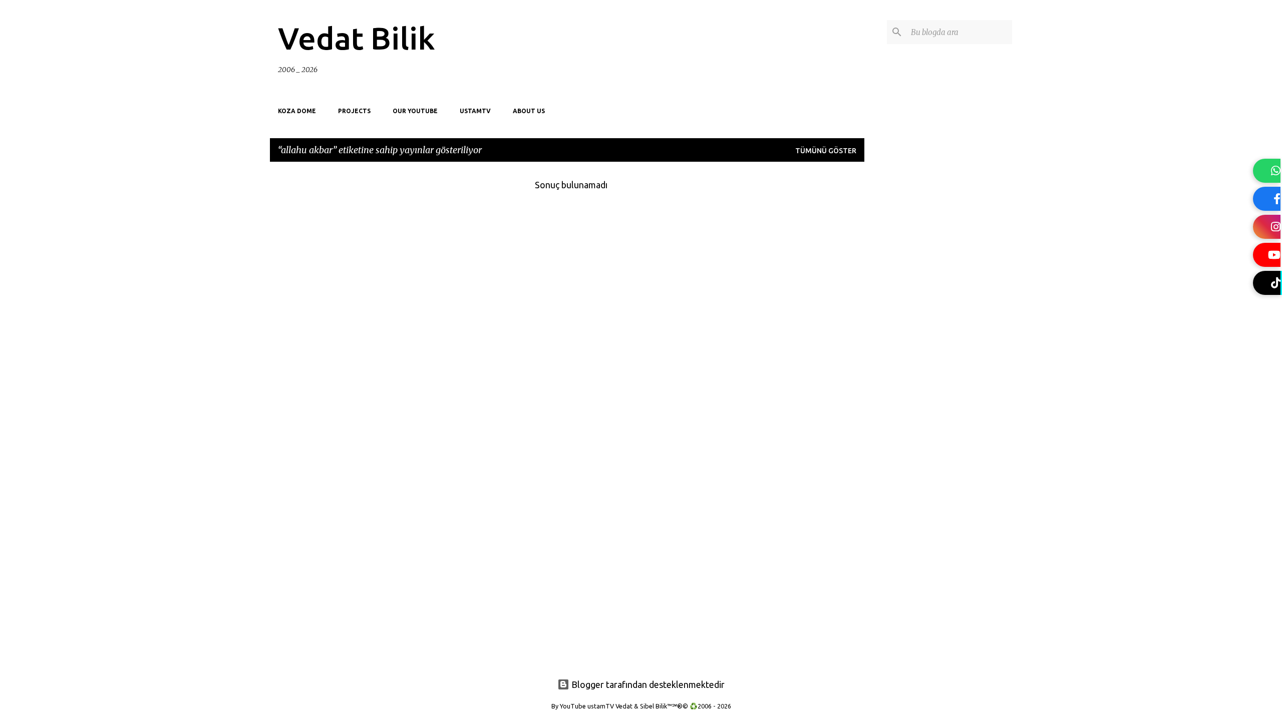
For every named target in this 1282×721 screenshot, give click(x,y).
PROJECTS (354, 111)
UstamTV (475, 111)
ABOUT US (529, 111)
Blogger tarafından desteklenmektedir (647, 684)
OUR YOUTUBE (415, 111)
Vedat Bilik (356, 38)
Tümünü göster (825, 151)
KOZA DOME (297, 111)
